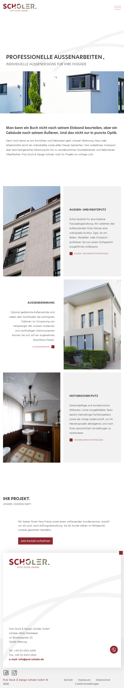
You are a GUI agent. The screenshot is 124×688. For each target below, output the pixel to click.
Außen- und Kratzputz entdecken (91, 253)
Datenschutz (103, 680)
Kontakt (68, 680)
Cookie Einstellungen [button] (87, 684)
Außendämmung (41, 346)
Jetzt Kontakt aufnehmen (35, 541)
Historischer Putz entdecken (88, 440)
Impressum (84, 680)
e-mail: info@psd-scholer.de (26, 659)
